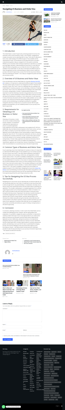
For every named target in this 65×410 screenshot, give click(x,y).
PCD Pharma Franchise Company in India (52, 382)
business (46, 353)
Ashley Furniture (48, 37)
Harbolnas (46, 369)
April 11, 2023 (16, 12)
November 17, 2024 (55, 16)
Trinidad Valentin (48, 129)
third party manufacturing (49, 390)
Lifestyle (7, 5)
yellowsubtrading (48, 144)
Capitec (45, 44)
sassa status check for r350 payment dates (53, 98)
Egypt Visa (57, 362)
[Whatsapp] (3, 406)
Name (4, 324)
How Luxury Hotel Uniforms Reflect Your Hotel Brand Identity (11, 266)
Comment (5, 308)
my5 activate (47, 83)
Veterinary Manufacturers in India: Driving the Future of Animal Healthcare (58, 167)
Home (4, 5)
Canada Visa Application (49, 358)
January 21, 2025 (34, 293)
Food (45, 68)
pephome (46, 90)
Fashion (11, 5)
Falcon (45, 59)
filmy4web (46, 64)
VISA (56, 399)
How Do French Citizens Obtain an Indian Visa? (56, 19)
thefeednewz (9, 12)
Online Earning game (49, 85)
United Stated (53, 397)
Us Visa (45, 399)
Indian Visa (56, 369)
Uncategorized (47, 132)
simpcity (46, 104)
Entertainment (47, 56)
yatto (45, 141)
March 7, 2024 (54, 21)
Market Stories (47, 373)
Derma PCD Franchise (48, 362)
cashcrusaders (47, 47)
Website (25, 330)
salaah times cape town (50, 95)
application (54, 351)
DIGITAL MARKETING (48, 51)
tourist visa (46, 395)
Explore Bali (46, 364)
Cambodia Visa (47, 356)
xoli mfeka (46, 139)
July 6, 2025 (5, 296)
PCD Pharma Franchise (48, 377)
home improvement (48, 73)
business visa (52, 353)
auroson (46, 39)
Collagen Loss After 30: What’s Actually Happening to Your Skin (47, 178)
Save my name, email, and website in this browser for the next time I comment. (22, 335)
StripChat (46, 113)
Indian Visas (46, 371)
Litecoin (52, 371)
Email (4, 330)
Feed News (12, 406)
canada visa (58, 356)
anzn (45, 35)
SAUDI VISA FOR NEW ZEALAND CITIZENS (55, 13)
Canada (53, 356)
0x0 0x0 (45, 30)
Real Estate (46, 92)
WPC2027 (46, 137)
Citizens (55, 360)
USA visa (59, 397)
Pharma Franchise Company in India (51, 386)
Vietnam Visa (51, 399)
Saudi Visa (53, 388)
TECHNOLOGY (47, 116)
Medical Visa (54, 373)
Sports (45, 111)
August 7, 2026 (6, 268)
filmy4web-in (47, 66)
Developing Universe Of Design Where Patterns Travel (21, 289)
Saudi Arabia (46, 388)
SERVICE (45, 101)
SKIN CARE (46, 106)
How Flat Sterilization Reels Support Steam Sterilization (57, 154)
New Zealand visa (54, 375)
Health (45, 71)
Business (46, 42)
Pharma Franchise (48, 384)
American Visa (47, 351)
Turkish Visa (46, 397)
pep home (46, 88)
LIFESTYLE (46, 78)
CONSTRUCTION (47, 49)
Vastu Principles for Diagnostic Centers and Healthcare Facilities (57, 178)
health (51, 369)
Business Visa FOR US (10, 233)
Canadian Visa (58, 358)
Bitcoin (59, 351)
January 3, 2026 (26, 277)
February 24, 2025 (20, 293)
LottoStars (47, 80)
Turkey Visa (57, 395)
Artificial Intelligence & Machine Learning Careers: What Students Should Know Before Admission (48, 155)
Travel (45, 127)
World (45, 134)
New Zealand (47, 375)
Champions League (48, 360)
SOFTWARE (46, 109)
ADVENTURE (46, 32)
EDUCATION (46, 54)
